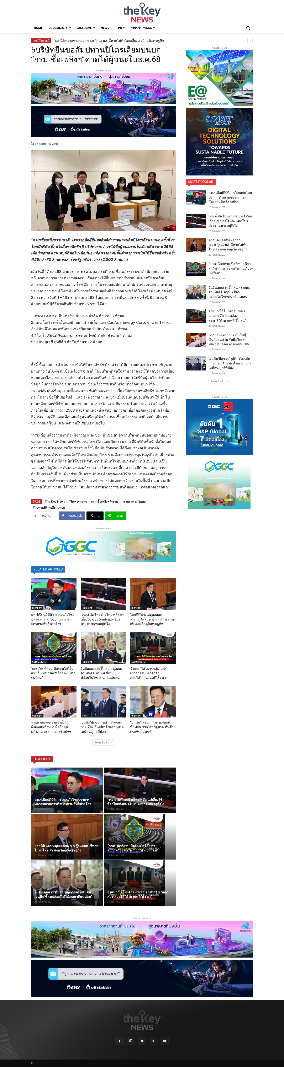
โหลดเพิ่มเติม (102, 742)
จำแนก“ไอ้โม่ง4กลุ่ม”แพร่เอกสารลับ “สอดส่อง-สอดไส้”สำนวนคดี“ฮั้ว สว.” (149, 673)
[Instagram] (131, 1041)
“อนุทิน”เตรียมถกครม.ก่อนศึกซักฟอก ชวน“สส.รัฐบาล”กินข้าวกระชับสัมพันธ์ (152, 727)
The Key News (55, 501)
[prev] (243, 40)
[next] (250, 40)
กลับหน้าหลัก (143, 1056)
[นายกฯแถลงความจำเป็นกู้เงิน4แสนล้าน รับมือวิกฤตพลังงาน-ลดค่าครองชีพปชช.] (54, 701)
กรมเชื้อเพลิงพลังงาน (104, 501)
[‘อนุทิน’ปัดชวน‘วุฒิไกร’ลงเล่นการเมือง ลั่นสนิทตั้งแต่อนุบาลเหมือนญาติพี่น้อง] (103, 701)
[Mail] (142, 1041)
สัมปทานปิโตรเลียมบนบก (49, 507)
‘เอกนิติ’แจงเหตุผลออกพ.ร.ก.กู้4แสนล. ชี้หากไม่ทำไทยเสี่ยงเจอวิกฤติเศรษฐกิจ (109, 41)
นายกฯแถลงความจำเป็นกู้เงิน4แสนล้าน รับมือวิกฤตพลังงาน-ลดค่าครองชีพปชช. (51, 727)
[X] (153, 1041)
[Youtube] (164, 1041)
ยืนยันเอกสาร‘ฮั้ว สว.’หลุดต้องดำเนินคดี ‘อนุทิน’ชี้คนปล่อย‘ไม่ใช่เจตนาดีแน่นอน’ (102, 673)
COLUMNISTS (39, 661)
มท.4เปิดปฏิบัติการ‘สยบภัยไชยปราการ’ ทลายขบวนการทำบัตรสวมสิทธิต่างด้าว (52, 619)
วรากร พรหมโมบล (134, 501)
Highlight (37, 607)
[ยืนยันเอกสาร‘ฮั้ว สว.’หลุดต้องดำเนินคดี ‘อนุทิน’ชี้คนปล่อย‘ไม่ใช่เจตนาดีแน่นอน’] (103, 648)
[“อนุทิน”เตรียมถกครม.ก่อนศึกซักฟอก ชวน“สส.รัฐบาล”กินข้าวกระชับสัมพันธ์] (153, 701)
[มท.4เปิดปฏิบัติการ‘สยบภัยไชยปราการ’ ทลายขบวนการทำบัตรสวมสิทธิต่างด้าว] (54, 594)
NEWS (85, 715)
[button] (248, 28)
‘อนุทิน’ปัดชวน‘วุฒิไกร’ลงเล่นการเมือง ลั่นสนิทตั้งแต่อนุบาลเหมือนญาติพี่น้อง (102, 727)
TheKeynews (78, 501)
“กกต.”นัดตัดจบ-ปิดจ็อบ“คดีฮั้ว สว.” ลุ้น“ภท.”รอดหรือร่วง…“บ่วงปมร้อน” (53, 673)
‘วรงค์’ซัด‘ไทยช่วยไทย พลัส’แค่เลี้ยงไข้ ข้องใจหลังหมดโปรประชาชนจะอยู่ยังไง (103, 619)
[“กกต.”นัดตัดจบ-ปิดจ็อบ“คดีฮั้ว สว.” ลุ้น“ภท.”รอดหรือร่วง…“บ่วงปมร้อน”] (54, 648)
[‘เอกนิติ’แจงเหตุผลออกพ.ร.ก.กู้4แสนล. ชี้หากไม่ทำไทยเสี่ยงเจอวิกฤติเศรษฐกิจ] (153, 594)
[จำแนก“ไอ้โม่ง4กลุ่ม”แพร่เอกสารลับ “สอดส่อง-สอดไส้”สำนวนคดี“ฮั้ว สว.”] (153, 648)
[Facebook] (119, 1041)
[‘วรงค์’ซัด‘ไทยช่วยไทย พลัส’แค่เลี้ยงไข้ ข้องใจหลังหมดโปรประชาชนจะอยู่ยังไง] (103, 594)
